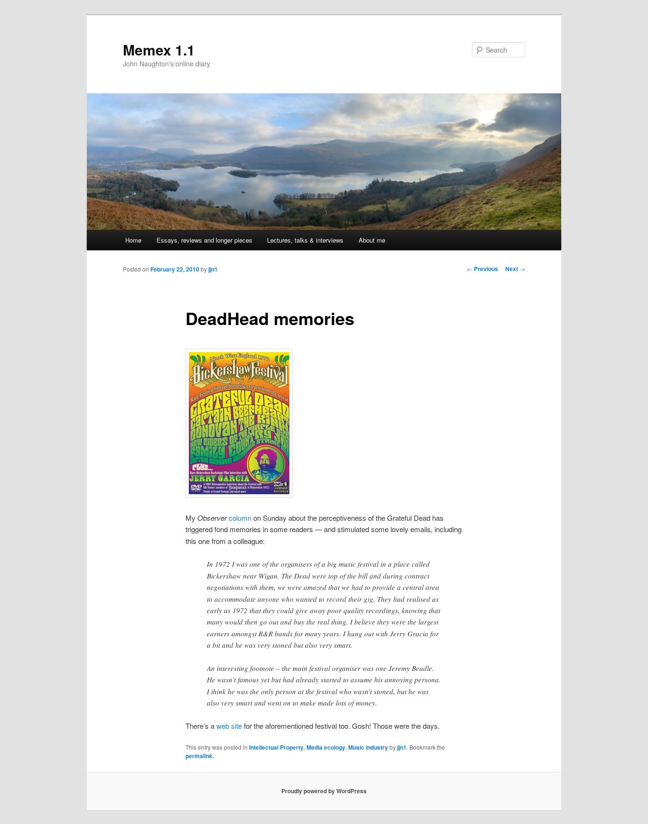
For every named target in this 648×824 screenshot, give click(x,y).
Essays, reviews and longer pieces (204, 239)
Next (515, 268)
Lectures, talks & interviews (305, 239)
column (240, 518)
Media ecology (325, 747)
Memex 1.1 (159, 49)
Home (133, 239)
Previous (482, 268)
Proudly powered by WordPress (324, 791)
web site (229, 726)
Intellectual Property (276, 747)
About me (372, 239)
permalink (199, 756)
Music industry (368, 747)
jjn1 (213, 269)
